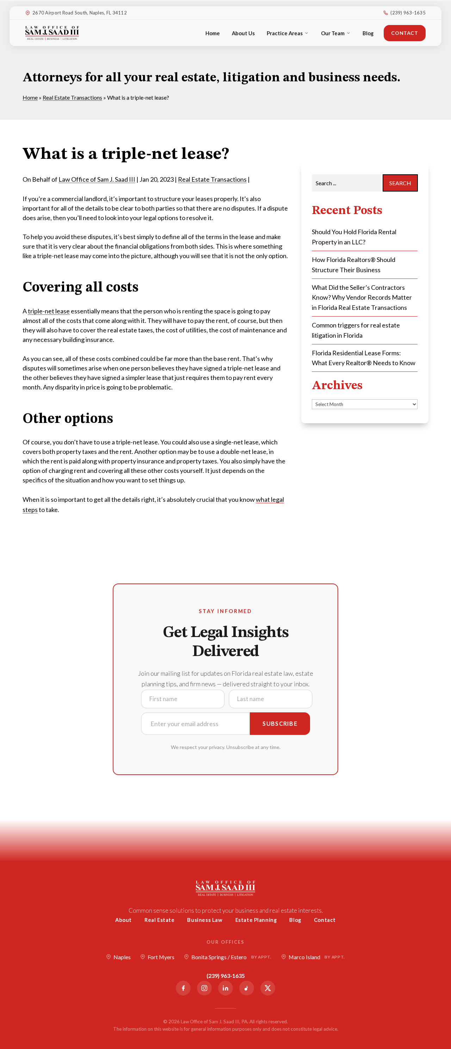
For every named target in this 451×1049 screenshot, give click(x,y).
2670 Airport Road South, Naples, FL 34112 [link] (79, 12)
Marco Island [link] (317, 957)
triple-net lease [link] (49, 311)
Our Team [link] (333, 33)
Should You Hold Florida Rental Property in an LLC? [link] (354, 237)
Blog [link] (368, 33)
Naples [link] (122, 957)
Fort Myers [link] (161, 957)
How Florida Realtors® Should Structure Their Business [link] (353, 265)
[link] (52, 33)
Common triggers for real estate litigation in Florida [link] (356, 330)
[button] (444, 998)
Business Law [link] (204, 920)
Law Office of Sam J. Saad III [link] (96, 179)
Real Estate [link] (159, 920)
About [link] (123, 920)
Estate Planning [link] (256, 920)
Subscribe (279, 723)
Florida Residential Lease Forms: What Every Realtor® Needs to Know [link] (363, 358)
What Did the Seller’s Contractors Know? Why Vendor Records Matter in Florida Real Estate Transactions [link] (362, 297)
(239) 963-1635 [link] (408, 12)
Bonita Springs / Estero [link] (231, 957)
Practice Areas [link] (285, 33)
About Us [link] (243, 33)
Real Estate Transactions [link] (212, 179)
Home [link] (212, 33)
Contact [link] (404, 33)
